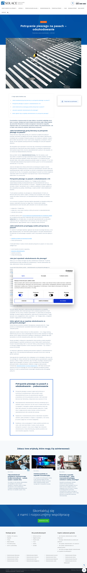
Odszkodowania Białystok (52, 559)
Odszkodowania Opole (70, 557)
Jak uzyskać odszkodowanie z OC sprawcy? (69, 543)
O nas (65, 8)
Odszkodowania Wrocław (13, 557)
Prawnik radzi (36, 539)
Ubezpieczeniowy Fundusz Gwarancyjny (26, 365)
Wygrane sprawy (72, 8)
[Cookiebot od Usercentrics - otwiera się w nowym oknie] (67, 271)
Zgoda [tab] (23, 275)
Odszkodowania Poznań (12, 560)
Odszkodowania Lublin (51, 560)
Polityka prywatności (10, 571)
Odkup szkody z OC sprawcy (9, 8)
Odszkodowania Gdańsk (32, 555)
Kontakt (4, 12)
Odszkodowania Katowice (32, 557)
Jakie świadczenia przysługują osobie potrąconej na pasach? (28, 107)
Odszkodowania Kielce (51, 557)
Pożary (8, 539)
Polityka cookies (20, 571)
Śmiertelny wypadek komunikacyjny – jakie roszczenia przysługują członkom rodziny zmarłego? (69, 477)
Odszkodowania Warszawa (13, 555)
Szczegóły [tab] (43, 275)
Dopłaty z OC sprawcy (12, 536)
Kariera (34, 543)
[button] (8, 13)
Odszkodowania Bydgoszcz (33, 560)
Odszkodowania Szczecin (52, 555)
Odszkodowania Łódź (31, 559)
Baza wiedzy (81, 8)
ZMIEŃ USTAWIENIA (43, 300)
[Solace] (12, 3)
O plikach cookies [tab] (64, 275)
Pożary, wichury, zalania (31, 8)
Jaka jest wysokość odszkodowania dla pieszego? (25, 110)
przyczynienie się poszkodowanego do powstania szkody (37, 215)
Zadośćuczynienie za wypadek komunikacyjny (42, 474)
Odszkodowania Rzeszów (71, 559)
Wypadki (20, 8)
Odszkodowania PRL (45, 8)
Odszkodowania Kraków (12, 559)
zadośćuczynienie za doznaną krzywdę (21, 238)
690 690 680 (81, 3)
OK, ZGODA (63, 300)
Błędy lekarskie (10, 541)
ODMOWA (24, 300)
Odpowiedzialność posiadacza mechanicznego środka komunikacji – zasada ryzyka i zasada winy (17, 477)
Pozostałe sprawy (56, 8)
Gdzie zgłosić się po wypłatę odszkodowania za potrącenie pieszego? (30, 113)
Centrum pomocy (37, 536)
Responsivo (78, 569)
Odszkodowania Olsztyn (70, 555)
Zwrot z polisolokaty (12, 545)
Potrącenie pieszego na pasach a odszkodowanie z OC (26, 103)
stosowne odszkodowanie (17, 251)
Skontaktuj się (43, 520)
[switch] (36, 295)
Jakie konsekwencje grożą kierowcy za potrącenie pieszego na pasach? (31, 100)
